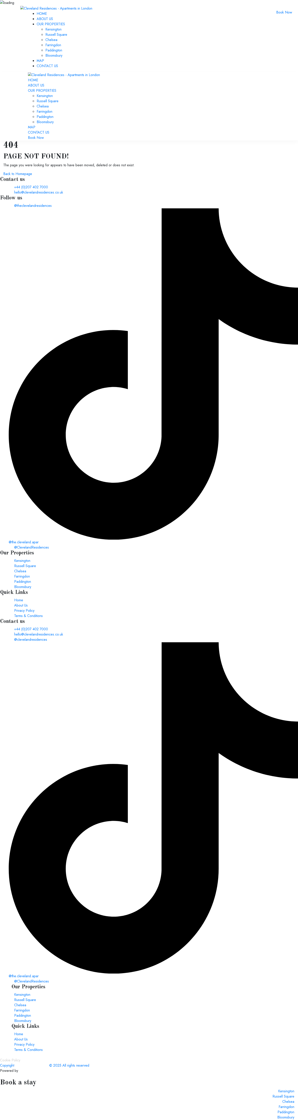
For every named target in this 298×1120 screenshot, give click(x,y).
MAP (40, 60)
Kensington (53, 29)
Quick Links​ (25, 1026)
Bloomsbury (53, 55)
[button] (149, 987)
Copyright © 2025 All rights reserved (44, 1065)
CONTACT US (47, 65)
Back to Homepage (17, 173)
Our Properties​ (28, 987)
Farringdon (53, 45)
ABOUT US (45, 18)
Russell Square (56, 34)
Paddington (53, 50)
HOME (42, 13)
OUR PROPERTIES (51, 24)
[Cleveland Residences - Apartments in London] (56, 7)
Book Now (284, 12)
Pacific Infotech (30, 1070)
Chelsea (51, 39)
